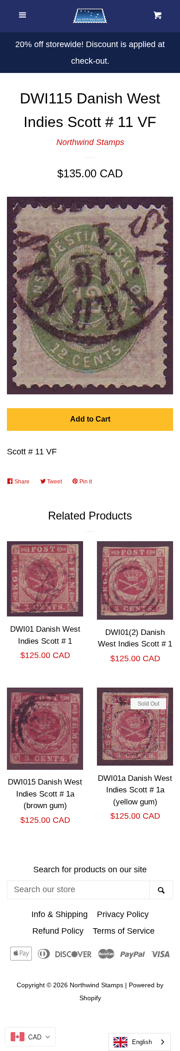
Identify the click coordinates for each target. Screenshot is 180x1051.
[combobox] (139, 1042)
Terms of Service (124, 931)
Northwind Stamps (90, 142)
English (142, 1042)
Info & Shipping (59, 914)
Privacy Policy (123, 914)
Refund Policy (58, 931)
